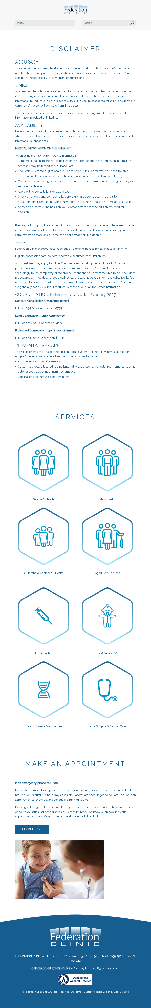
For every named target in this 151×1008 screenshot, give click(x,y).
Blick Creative (121, 991)
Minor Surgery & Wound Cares (107, 726)
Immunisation (43, 652)
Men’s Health (107, 499)
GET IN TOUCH (31, 829)
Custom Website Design (97, 991)
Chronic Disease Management (44, 726)
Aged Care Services (107, 573)
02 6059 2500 (114, 956)
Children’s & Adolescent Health (43, 573)
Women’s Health (43, 499)
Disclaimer (76, 991)
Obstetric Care (107, 652)
